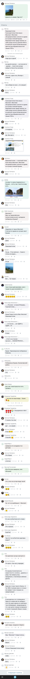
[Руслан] (2, 479)
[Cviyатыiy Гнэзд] (2, 99)
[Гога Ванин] (2, 536)
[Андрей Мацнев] (2, 501)
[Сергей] (2, 227)
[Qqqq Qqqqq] (2, 384)
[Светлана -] (2, 159)
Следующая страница (15, 672)
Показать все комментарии (15, 53)
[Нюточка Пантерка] (2, 4)
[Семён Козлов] (2, 285)
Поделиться (26, 19)
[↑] (21, 19)
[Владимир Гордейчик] (2, 396)
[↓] (23, 19)
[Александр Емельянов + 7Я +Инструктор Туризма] (2, 303)
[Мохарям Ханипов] (2, 623)
